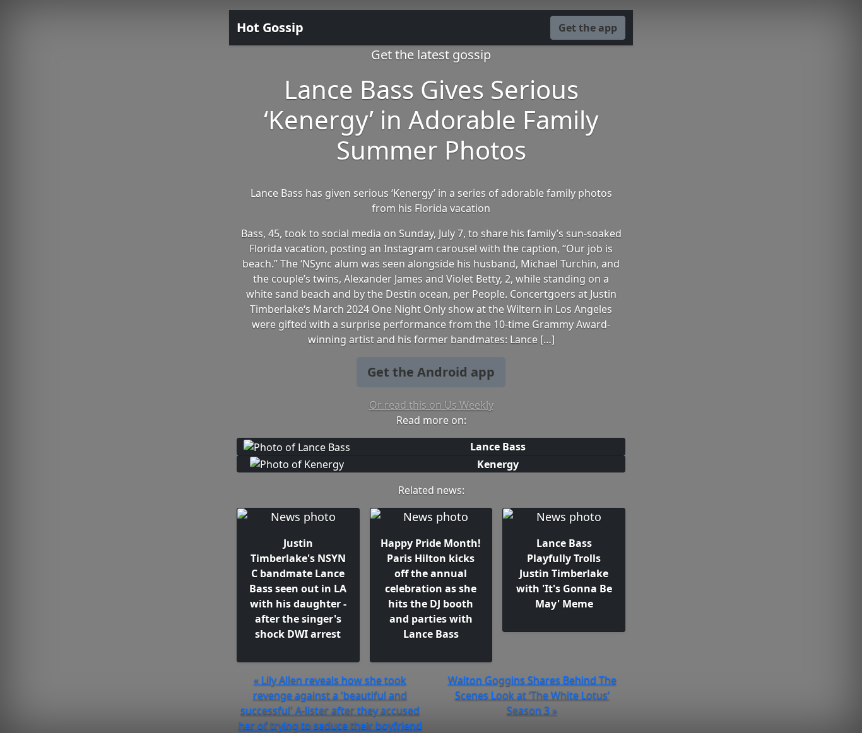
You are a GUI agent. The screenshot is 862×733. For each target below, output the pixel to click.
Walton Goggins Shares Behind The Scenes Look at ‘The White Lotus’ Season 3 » (532, 695)
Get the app (587, 28)
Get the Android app (431, 371)
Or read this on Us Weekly (431, 405)
